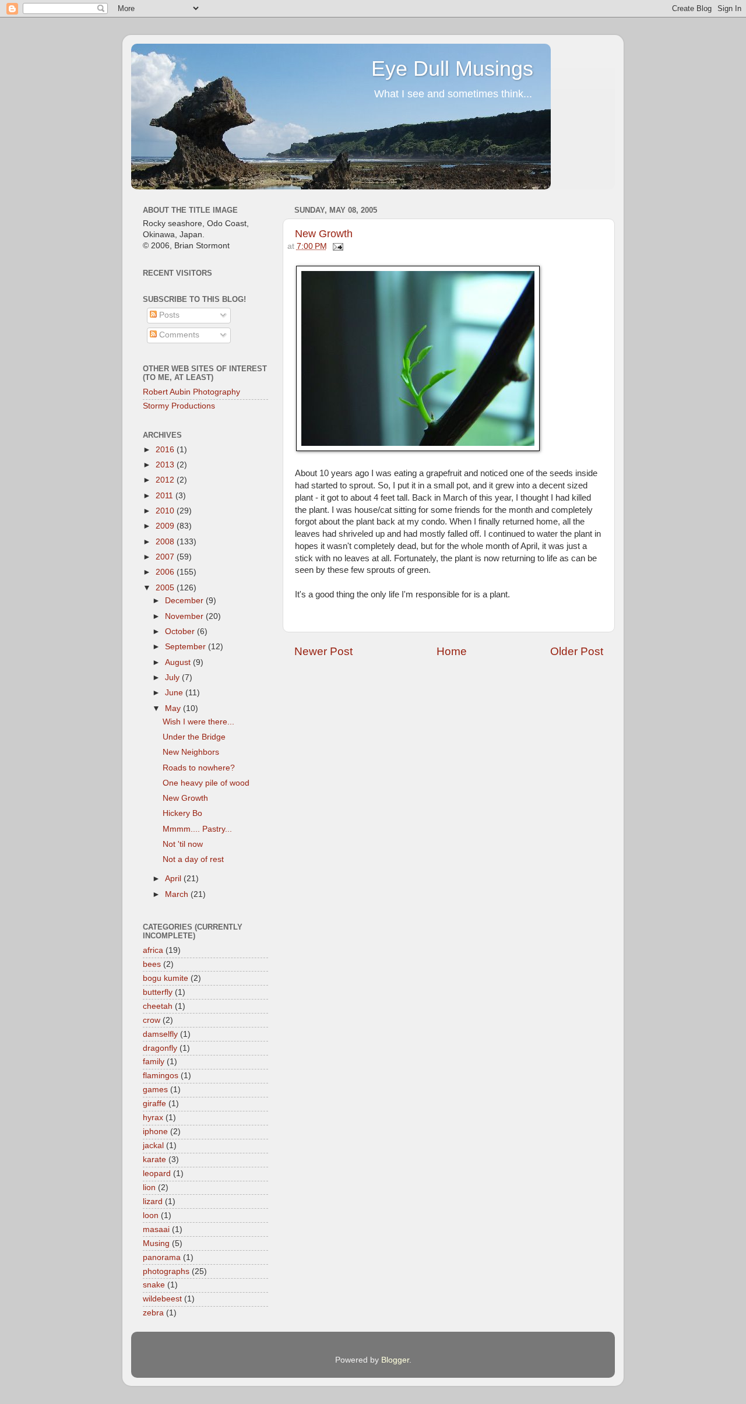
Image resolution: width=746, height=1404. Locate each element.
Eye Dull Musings (452, 68)
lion (149, 1187)
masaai (156, 1229)
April (174, 878)
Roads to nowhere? (199, 767)
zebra (153, 1312)
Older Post (576, 651)
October (181, 631)
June (175, 692)
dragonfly (160, 1048)
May (174, 708)
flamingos (160, 1075)
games (155, 1089)
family (153, 1061)
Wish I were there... (198, 721)
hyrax (153, 1117)
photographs (166, 1271)
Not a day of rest (193, 859)
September (186, 646)
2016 (166, 449)
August (179, 662)
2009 (166, 526)
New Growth (324, 234)
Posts (168, 315)
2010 (166, 510)
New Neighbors (191, 752)
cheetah (158, 1006)
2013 (166, 464)
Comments (178, 334)
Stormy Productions (179, 406)
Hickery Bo (182, 813)
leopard (157, 1173)
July (173, 677)
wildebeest (162, 1298)
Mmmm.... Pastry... (197, 829)
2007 (166, 557)
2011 (165, 495)
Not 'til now (183, 844)
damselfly (160, 1034)
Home (452, 651)
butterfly (158, 992)
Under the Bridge (194, 737)
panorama (162, 1257)
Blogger (395, 1360)
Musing (156, 1243)
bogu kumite (165, 978)
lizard (153, 1201)
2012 (166, 480)
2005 (166, 587)
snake (154, 1284)
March (178, 894)
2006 (166, 572)
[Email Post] (336, 246)
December (185, 600)
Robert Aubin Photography (191, 392)
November (185, 616)
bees (152, 964)
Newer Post (323, 651)
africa (153, 950)
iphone (155, 1131)
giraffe (154, 1103)
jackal (153, 1145)
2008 (166, 541)
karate (154, 1159)
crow (151, 1020)
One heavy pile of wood (206, 783)
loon (151, 1215)
